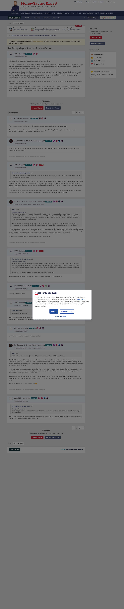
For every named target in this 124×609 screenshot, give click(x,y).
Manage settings (60, 316)
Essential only (66, 311)
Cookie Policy (80, 299)
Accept (54, 311)
